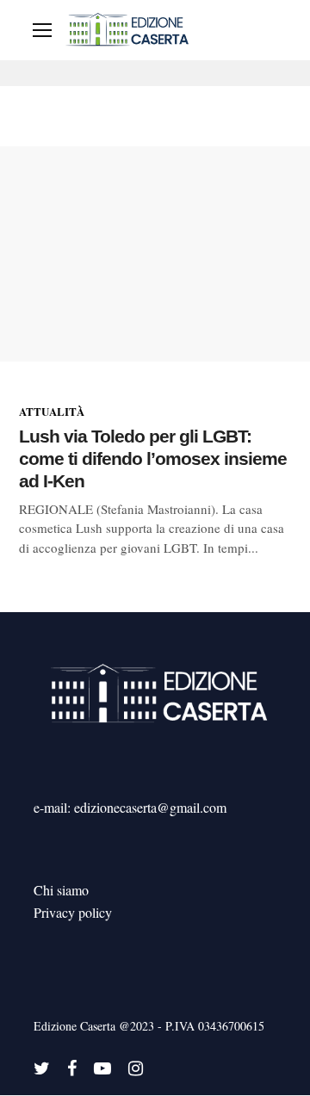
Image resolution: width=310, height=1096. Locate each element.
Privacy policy (73, 912)
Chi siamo (61, 890)
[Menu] (42, 30)
